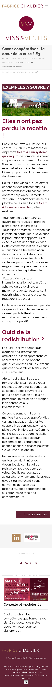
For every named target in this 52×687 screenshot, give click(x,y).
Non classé (29, 72)
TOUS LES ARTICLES (35, 514)
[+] (26, 589)
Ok (26, 682)
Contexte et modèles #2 (22, 604)
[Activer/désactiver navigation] (46, 6)
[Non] (48, 675)
